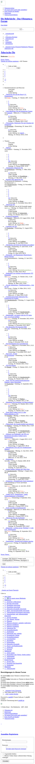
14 (9, 173)
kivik (21, 340)
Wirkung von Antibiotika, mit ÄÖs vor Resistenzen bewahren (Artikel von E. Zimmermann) (16, 435)
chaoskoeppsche (25, 164)
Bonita (22, 524)
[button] (5, 64)
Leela (8, 246)
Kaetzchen (10, 228)
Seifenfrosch (10, 169)
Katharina (23, 362)
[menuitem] (10, 37)
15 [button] (5, 80)
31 (9, 308)
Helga (22, 108)
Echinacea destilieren (12, 216)
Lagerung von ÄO (11, 226)
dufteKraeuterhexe (25, 270)
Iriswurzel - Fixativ (11, 354)
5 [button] (4, 76)
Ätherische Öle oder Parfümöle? (15, 518)
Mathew (22, 399)
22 (9, 405)
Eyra (8, 208)
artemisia (22, 504)
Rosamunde (10, 355)
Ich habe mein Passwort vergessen (16, 749)
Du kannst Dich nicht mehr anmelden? (15, 10)
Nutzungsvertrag (9, 8)
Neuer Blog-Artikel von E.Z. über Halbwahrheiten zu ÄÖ (15, 413)
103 (9, 395)
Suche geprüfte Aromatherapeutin (16, 508)
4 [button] (4, 75)
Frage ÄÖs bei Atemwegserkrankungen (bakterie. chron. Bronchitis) (16, 381)
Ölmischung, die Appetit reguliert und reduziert (20, 424)
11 (9, 427)
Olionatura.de (8, 710)
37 (9, 374)
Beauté (9, 367)
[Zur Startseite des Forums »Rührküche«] (3, 5)
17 (9, 129)
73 (9, 238)
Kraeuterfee (23, 281)
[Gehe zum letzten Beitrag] (24, 108)
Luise (21, 293)
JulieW (22, 133)
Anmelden (5, 734)
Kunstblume (23, 176)
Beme (21, 201)
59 (9, 266)
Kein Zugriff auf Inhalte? (11, 11)
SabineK (9, 113)
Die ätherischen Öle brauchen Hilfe (16, 327)
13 (9, 290)
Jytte (8, 328)
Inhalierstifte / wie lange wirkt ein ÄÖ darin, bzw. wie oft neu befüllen (18, 316)
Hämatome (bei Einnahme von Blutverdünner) (19, 402)
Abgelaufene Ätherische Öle (14, 168)
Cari (8, 519)
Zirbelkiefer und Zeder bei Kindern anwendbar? (20, 245)
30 (9, 337)
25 (9, 116)
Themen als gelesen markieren (10, 61)
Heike (9, 98)
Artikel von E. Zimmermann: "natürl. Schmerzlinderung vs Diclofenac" (16, 495)
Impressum (7, 13)
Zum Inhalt (4, 25)
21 (9, 474)
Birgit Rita (11, 56)
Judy (21, 456)
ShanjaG (9, 218)
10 (9, 320)
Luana (22, 444)
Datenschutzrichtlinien (11, 15)
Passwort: (5, 745)
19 (9, 462)
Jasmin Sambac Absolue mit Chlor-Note (18, 469)
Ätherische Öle (8, 52)
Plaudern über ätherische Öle (14, 179)
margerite (10, 543)
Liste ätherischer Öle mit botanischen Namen (19, 111)
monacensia (23, 213)
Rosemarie (10, 126)
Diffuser (8, 148)
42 (9, 104)
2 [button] (4, 71)
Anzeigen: (5, 558)
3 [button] (4, 73)
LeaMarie (23, 241)
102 (9, 161)
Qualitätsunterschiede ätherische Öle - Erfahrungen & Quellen (16, 297)
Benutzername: (6, 740)
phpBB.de (21, 700)
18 (9, 359)
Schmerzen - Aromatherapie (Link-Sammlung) (19, 481)
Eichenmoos (9, 459)
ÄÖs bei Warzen (11, 365)
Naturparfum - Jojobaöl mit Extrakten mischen (19, 541)
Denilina (9, 415)
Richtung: (17, 560)
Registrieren (13, 734)
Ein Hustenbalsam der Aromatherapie (17, 343)
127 (9, 198)
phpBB (10, 697)
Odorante (22, 350)
